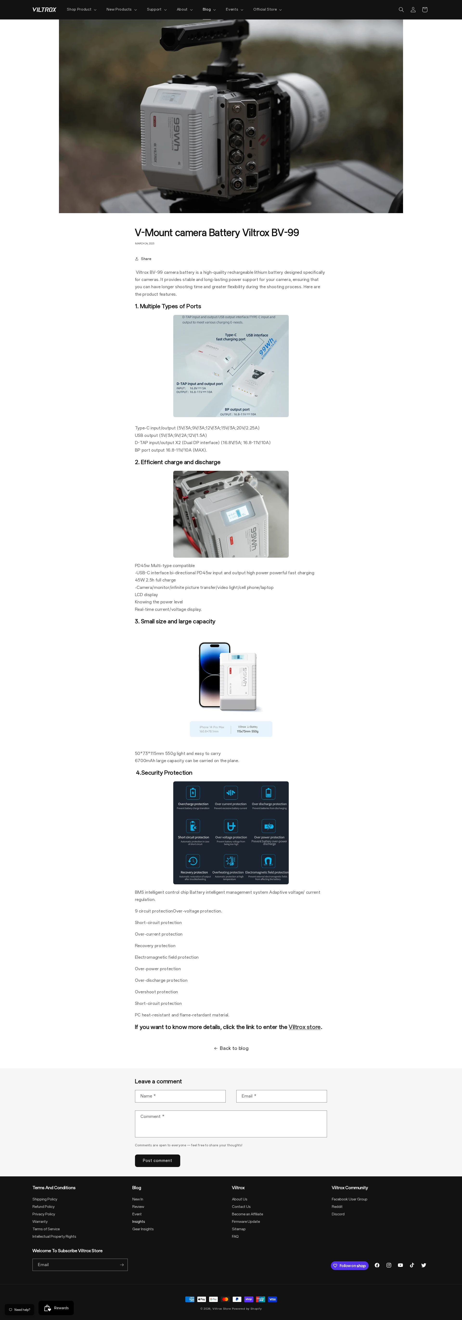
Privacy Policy (43, 1214)
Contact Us (241, 1207)
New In (137, 1199)
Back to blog (234, 1048)
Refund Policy (43, 1207)
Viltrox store (305, 1027)
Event (137, 1214)
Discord (338, 1214)
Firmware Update (246, 1221)
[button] (81, 9)
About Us (239, 1199)
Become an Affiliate (247, 1214)
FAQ (235, 1236)
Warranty (40, 1221)
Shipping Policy (44, 1199)
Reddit (337, 1207)
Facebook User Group (349, 1199)
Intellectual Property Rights (54, 1236)
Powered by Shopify (247, 1308)
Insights (138, 1221)
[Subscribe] (122, 1265)
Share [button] (146, 259)
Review (138, 1207)
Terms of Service (46, 1229)
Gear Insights (143, 1229)
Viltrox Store (221, 1308)
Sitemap (239, 1229)
